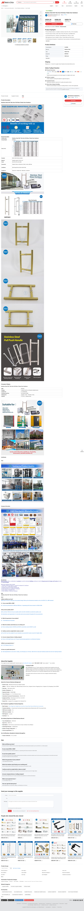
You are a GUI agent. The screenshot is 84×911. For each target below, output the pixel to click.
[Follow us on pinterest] (80, 900)
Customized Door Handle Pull (17, 894)
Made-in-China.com (37, 904)
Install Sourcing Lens (29, 900)
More (2, 896)
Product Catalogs (17, 868)
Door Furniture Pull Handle (73, 891)
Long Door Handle (5, 886)
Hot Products (19, 903)
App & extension (69, 5)
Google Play (11, 900)
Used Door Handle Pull (52, 891)
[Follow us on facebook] (74, 900)
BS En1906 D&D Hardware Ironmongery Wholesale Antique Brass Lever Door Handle (42, 835)
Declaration (54, 907)
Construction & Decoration (9, 8)
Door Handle (28, 8)
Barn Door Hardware (66, 872)
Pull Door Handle (27, 886)
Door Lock (21, 706)
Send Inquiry (54, 23)
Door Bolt (3, 874)
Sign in (82, 3)
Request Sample (63, 26)
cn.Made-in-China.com (52, 904)
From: (6, 795)
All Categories (5, 5)
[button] (53, 2)
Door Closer (25, 706)
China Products (24, 903)
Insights (66, 903)
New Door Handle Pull (62, 891)
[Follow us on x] (75, 900)
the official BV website (27, 663)
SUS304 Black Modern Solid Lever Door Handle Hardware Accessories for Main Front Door (75, 858)
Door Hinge (11, 706)
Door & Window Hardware (19, 8)
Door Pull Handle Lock (6, 894)
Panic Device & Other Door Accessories (35, 706)
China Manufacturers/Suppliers (33, 903)
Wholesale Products (42, 903)
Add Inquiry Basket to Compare (22, 44)
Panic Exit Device (4, 870)
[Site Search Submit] (57, 2)
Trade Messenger (19, 900)
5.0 (69, 97)
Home (2, 8)
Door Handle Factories (18, 891)
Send (10, 810)
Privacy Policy (59, 907)
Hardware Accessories (66, 874)
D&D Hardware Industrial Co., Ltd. (54, 14)
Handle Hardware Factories (7, 891)
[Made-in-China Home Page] (7, 2)
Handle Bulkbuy (27, 894)
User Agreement (48, 907)
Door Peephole (44, 874)
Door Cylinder (3, 872)
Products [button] (19, 2)
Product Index (61, 903)
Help (62, 5)
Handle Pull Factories (28, 891)
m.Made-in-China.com (44, 904)
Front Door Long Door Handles (16, 886)
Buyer (57, 5)
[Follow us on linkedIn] (82, 900)
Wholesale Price (48, 903)
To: (6, 798)
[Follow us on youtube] (79, 900)
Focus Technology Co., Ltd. (34, 907)
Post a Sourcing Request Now (33, 810)
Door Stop (23, 874)
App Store (4, 900)
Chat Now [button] (74, 23)
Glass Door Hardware (46, 872)
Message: (5, 801)
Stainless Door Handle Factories (40, 891)
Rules (82, 5)
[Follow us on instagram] (77, 900)
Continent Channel (55, 903)
